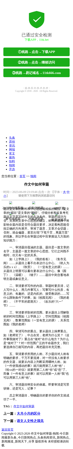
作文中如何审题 (23, 406)
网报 (12, 149)
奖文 (12, 153)
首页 (22, 176)
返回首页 (7, 429)
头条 (12, 137)
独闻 (12, 165)
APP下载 (59, 208)
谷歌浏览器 (35, 207)
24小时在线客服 (12, 207)
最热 (12, 157)
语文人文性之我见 (30, 421)
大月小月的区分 (28, 413)
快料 (12, 161)
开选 (12, 169)
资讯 (12, 145)
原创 (12, 141)
